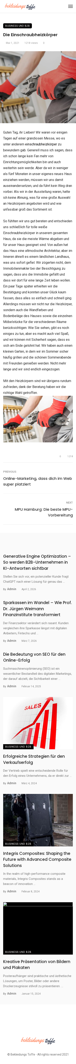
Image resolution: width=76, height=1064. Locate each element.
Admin (11, 589)
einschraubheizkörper (41, 144)
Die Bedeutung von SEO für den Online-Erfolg (34, 657)
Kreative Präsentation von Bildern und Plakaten (36, 965)
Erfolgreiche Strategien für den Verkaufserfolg (34, 759)
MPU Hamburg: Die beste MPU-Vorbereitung (44, 512)
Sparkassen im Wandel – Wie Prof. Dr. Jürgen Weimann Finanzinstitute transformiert (37, 609)
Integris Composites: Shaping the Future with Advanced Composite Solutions (37, 859)
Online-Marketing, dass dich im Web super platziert (37, 481)
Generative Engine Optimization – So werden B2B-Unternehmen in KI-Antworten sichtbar (37, 562)
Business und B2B (17, 25)
